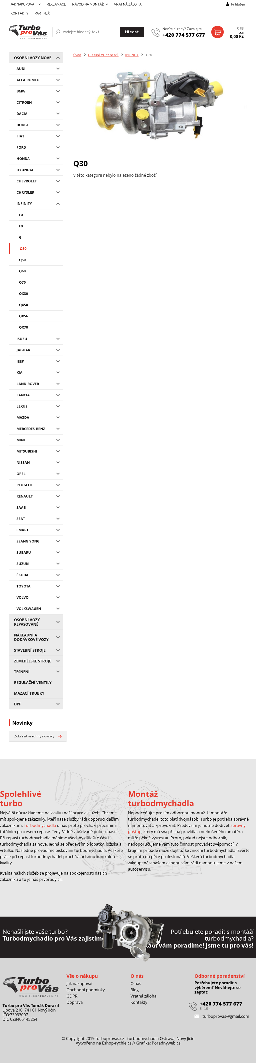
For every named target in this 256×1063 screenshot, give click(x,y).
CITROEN (24, 102)
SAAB (21, 507)
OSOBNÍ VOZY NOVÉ (32, 57)
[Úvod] (28, 32)
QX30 (23, 293)
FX (21, 226)
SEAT (20, 518)
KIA (19, 372)
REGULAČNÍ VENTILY (33, 682)
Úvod (77, 54)
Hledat (132, 32)
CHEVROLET (26, 181)
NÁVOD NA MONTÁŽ (88, 4)
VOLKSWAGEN (28, 608)
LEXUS (22, 406)
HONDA (23, 158)
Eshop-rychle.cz (116, 1043)
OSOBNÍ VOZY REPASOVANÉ (27, 622)
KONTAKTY (19, 13)
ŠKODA (22, 574)
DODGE (22, 124)
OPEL (21, 473)
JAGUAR (23, 350)
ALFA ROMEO (28, 79)
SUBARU (23, 552)
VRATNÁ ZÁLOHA (128, 4)
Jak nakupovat (79, 983)
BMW (21, 91)
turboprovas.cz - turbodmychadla (127, 1038)
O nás (135, 983)
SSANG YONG (28, 541)
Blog (134, 990)
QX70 (23, 327)
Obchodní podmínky (85, 990)
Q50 (22, 259)
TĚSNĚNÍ (22, 671)
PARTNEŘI (42, 13)
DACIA (22, 113)
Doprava (74, 1002)
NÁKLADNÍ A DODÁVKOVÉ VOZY (31, 637)
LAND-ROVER (27, 383)
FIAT (20, 136)
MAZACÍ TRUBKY (29, 693)
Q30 (23, 248)
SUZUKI (23, 563)
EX (21, 214)
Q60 (22, 271)
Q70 (22, 282)
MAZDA (22, 417)
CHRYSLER (25, 192)
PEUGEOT (24, 485)
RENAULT (24, 496)
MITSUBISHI (26, 451)
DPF (17, 703)
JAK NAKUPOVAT (23, 4)
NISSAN (23, 462)
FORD (21, 147)
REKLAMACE (56, 4)
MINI (20, 440)
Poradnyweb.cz (166, 1043)
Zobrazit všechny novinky (34, 736)
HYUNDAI (24, 169)
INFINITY (24, 203)
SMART (22, 530)
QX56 (23, 316)
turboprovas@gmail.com (225, 1016)
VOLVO (22, 597)
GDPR (72, 996)
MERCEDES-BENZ (30, 428)
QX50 (23, 304)
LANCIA (23, 395)
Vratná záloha (143, 996)
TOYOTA (23, 586)
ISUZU (21, 338)
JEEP (20, 361)
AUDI (21, 68)
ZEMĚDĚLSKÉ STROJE (32, 660)
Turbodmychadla (40, 825)
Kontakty (138, 1002)
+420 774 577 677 (183, 34)
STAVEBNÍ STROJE (30, 650)
